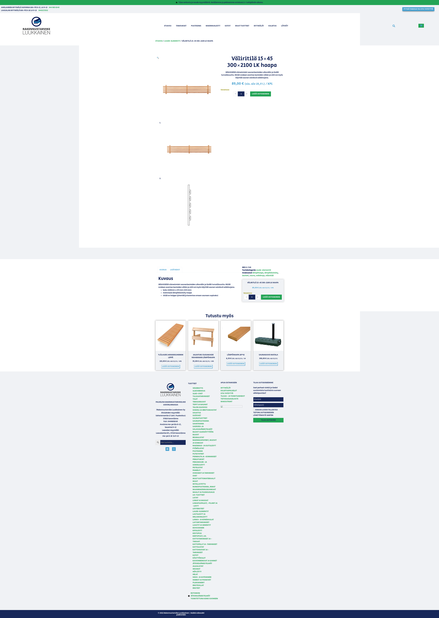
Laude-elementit (172, 41)
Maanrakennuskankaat (204, 489)
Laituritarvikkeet (201, 522)
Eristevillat (198, 585)
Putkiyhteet (198, 454)
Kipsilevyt (197, 530)
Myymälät (259, 26)
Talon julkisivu (200, 407)
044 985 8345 (54, 7)
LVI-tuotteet (199, 495)
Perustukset (198, 459)
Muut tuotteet (242, 26)
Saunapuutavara (201, 421)
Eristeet (196, 588)
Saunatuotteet (200, 418)
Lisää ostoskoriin (260, 94)
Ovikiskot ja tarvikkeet (203, 473)
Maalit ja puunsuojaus (204, 492)
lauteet (245, 275)
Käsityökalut (199, 558)
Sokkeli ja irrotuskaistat (205, 410)
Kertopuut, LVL (199, 536)
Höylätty (197, 571)
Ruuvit (196, 434)
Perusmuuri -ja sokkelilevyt (200, 463)
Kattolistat (198, 547)
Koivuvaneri (198, 528)
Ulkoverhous (199, 391)
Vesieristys (198, 388)
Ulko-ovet (198, 393)
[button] (394, 26)
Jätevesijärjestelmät (202, 563)
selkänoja (260, 275)
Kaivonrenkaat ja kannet (205, 560)
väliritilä (270, 275)
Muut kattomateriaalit (204, 478)
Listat (195, 497)
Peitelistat (198, 467)
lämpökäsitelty (271, 273)
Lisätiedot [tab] (175, 269)
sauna (252, 275)
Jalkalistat (198, 566)
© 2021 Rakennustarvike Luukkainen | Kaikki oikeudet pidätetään (181, 614)
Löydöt (284, 26)
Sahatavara (198, 423)
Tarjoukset (181, 26)
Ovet (195, 476)
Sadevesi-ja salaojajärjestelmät (202, 428)
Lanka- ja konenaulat (203, 519)
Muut (195, 481)
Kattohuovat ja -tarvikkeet (201, 551)
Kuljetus (272, 26)
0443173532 (43, 10)
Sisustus (197, 413)
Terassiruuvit (199, 402)
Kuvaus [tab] (163, 269)
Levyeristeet (198, 508)
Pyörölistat (198, 448)
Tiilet (195, 399)
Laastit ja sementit (202, 525)
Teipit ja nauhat (200, 404)
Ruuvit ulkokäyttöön (203, 432)
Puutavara (196, 26)
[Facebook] (167, 449)
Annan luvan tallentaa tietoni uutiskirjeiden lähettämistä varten (265, 413)
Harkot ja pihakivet (202, 580)
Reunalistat (198, 437)
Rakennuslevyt (213, 26)
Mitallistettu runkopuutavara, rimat (204, 485)
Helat (195, 574)
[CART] (421, 26)
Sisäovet (197, 415)
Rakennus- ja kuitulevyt (204, 445)
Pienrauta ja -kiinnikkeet (205, 456)
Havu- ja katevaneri (202, 577)
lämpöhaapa (258, 273)
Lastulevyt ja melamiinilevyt (200, 515)
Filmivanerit (199, 582)
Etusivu (167, 26)
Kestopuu (197, 533)
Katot (228, 26)
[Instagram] (174, 449)
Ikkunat (196, 569)
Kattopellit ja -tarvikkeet (205, 544)
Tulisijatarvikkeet (201, 396)
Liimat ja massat (200, 500)
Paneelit (197, 470)
